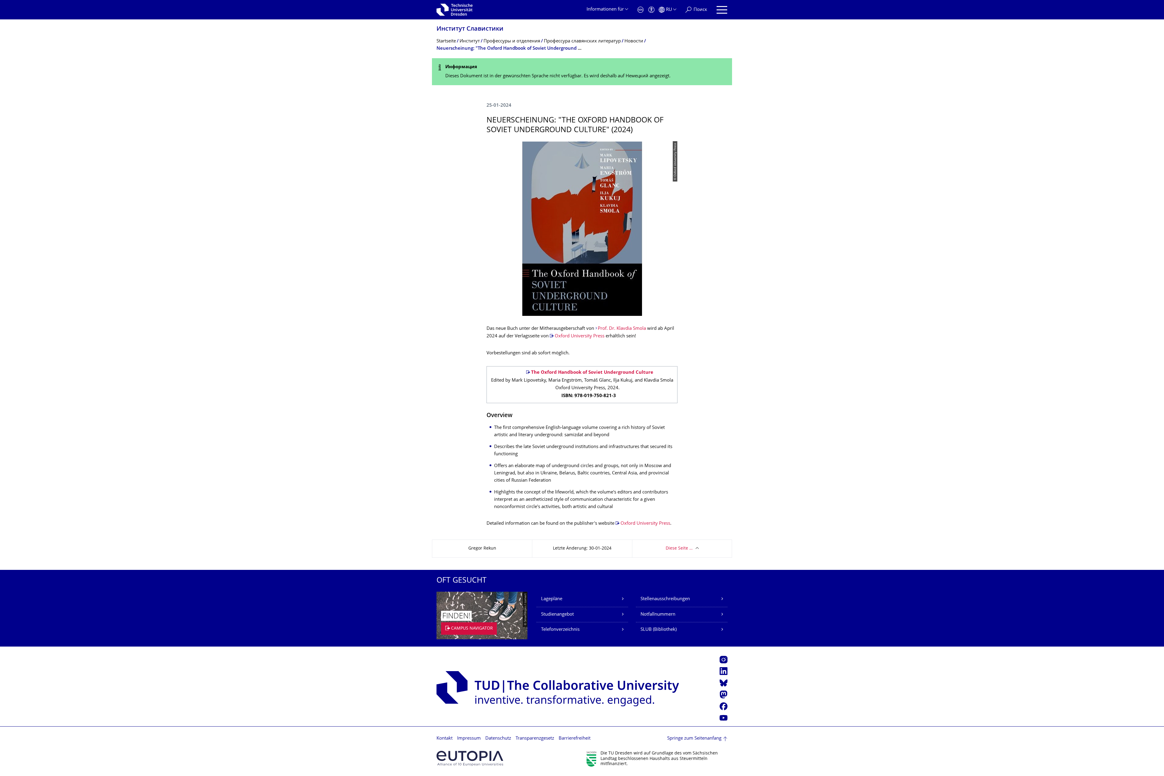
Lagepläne (551, 599)
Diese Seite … (679, 548)
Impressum (469, 738)
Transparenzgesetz (535, 738)
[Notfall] (640, 10)
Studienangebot (557, 614)
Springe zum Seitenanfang (694, 738)
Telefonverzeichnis (560, 629)
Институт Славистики (469, 29)
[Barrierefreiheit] (651, 10)
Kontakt (444, 738)
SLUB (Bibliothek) (659, 629)
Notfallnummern (658, 614)
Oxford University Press (579, 336)
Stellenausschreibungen (665, 599)
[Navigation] (722, 10)
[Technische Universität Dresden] (454, 10)
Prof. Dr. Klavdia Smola (622, 328)
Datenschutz (498, 738)
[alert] (582, 71)
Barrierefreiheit (574, 738)
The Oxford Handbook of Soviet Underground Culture (592, 372)
